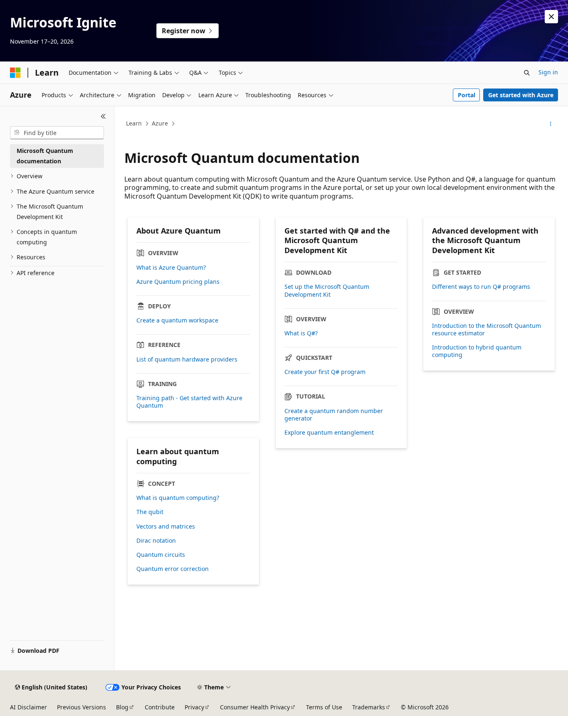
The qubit (149, 512)
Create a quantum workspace (177, 320)
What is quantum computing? (177, 498)
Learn (134, 123)
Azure (160, 123)
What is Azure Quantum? (171, 267)
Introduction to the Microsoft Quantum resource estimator (486, 329)
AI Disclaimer (28, 707)
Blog (122, 707)
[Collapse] (103, 116)
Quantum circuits (160, 555)
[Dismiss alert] (551, 16)
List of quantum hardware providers (186, 359)
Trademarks (368, 707)
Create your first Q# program (324, 372)
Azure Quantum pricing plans (178, 281)
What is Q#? (301, 333)
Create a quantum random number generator (333, 414)
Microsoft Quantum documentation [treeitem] (45, 156)
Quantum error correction (172, 569)
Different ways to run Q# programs (481, 286)
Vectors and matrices (165, 526)
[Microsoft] (15, 72)
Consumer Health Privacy (255, 707)
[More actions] (550, 123)
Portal (466, 95)
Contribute (160, 707)
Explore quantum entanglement (329, 432)
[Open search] (527, 72)
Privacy (194, 707)
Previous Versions (81, 707)
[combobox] (57, 133)
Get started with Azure (520, 95)
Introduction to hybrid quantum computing (476, 351)
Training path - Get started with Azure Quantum (189, 401)
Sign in (548, 72)
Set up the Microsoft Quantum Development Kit (326, 290)
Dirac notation (156, 540)
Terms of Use (324, 707)
